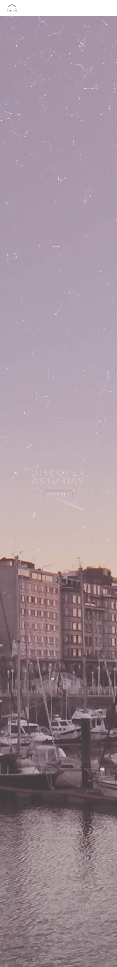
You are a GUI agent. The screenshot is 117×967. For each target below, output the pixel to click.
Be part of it (58, 494)
